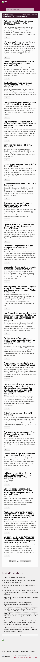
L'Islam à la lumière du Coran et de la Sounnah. (26, 657)
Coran (9, 651)
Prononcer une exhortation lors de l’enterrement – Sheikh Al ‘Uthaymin (19, 364)
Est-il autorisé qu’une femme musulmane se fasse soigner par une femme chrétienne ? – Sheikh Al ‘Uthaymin (19, 341)
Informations (24, 651)
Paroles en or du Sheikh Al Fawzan (14, 577)
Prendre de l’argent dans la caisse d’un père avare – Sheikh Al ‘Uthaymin (18, 247)
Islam (3, 651)
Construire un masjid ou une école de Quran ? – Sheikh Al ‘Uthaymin (19, 454)
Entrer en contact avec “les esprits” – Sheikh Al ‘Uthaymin (20, 165)
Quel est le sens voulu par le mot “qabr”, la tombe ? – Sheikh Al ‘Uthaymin (18, 85)
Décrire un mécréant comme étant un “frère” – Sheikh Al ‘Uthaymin (20, 43)
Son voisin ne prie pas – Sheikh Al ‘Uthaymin (18, 146)
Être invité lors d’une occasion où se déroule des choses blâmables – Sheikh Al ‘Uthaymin (19, 434)
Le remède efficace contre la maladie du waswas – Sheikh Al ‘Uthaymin (20, 268)
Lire (7, 37)
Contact (32, 651)
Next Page (26, 561)
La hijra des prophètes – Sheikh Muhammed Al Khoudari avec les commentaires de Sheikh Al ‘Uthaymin (17, 476)
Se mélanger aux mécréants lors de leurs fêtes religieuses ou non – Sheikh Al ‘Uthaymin (19, 63)
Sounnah (15, 651)
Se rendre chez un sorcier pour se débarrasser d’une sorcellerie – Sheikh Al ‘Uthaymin (18, 205)
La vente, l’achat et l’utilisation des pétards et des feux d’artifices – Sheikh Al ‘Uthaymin (19, 226)
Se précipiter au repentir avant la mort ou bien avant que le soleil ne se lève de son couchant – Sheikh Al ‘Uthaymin (20, 125)
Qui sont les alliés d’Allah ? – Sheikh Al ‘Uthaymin (20, 184)
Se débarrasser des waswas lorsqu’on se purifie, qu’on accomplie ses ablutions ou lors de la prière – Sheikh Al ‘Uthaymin (20, 289)
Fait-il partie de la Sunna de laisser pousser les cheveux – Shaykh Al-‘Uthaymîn (18, 23)
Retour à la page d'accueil (29, 15)
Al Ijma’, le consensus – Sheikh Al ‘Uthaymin (18, 414)
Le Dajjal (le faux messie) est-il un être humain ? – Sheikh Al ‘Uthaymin (20, 103)
